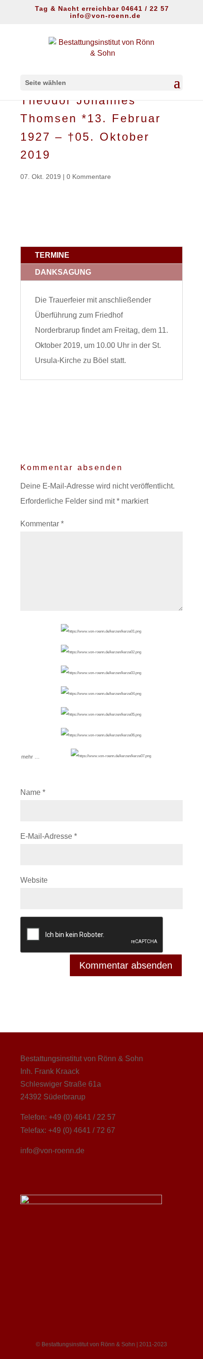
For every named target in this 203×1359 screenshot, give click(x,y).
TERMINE (52, 255)
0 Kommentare (89, 176)
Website (34, 880)
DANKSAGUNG (63, 272)
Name (32, 792)
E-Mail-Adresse (48, 836)
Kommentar (42, 524)
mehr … (30, 751)
